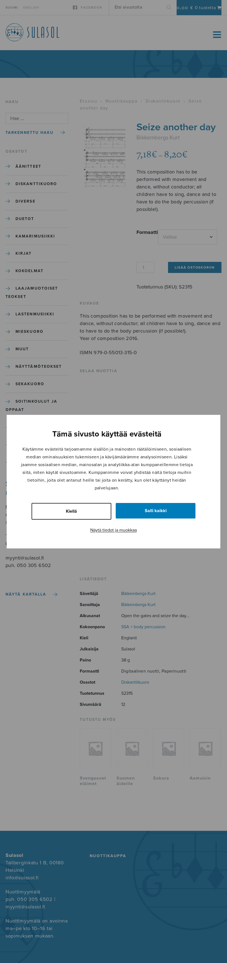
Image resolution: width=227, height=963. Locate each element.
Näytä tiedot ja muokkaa (113, 530)
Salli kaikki (156, 511)
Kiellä (71, 511)
